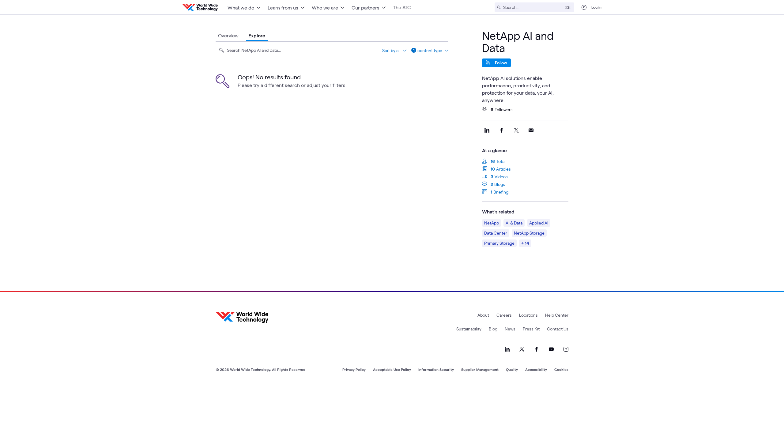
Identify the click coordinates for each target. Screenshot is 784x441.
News (510, 328)
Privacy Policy (354, 369)
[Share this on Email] (531, 130)
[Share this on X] (516, 130)
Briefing (500, 191)
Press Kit (531, 328)
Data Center (495, 233)
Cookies (561, 369)
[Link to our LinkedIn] (507, 349)
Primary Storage (499, 243)
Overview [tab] (228, 35)
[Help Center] (584, 7)
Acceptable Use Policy (392, 369)
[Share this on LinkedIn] (486, 130)
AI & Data (514, 222)
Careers (504, 315)
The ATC (402, 7)
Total (500, 161)
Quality (512, 369)
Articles (503, 169)
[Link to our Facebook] (536, 349)
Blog (493, 328)
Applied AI (538, 222)
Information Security (436, 369)
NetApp (491, 222)
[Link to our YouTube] (551, 349)
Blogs (499, 184)
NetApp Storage (529, 233)
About (483, 315)
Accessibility (536, 369)
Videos (501, 176)
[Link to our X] (521, 349)
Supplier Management (480, 369)
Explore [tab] (256, 35)
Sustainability (468, 328)
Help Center (556, 315)
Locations (528, 315)
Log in (596, 7)
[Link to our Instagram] (566, 349)
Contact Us (557, 328)
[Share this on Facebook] (501, 130)
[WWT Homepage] (200, 7)
